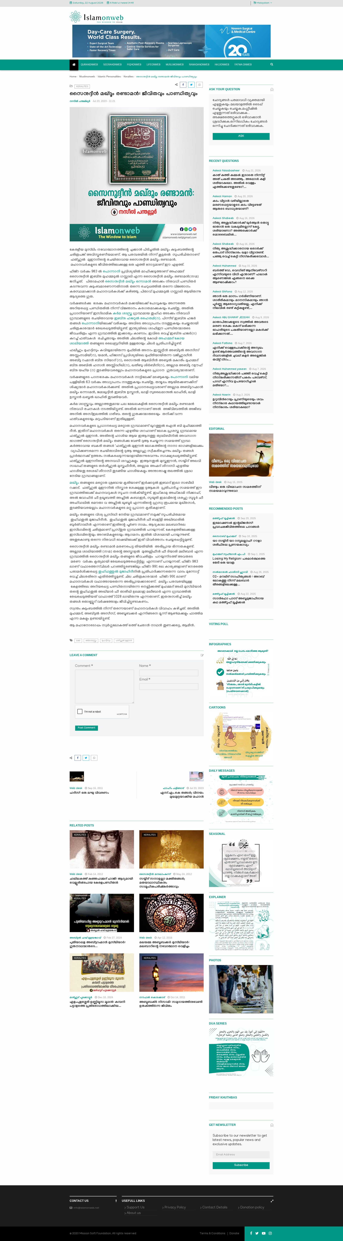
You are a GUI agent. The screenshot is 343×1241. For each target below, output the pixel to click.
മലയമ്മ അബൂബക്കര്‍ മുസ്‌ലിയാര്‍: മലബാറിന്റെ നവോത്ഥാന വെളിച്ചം (164, 945)
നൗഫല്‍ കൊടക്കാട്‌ (152, 997)
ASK (241, 136)
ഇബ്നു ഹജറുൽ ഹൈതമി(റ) (137, 319)
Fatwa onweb (243, 64)
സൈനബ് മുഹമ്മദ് (224, 536)
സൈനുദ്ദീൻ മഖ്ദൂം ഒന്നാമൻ (128, 282)
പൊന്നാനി (111, 272)
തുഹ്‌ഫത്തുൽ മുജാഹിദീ (115, 572)
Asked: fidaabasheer (226, 171)
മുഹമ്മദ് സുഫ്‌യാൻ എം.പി (229, 554)
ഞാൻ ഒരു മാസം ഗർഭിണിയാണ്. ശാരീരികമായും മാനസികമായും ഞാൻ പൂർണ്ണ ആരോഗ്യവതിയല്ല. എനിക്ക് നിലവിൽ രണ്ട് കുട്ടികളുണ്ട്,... (240, 302)
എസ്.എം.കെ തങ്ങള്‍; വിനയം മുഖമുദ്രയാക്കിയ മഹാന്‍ (182, 795)
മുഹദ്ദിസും (106, 640)
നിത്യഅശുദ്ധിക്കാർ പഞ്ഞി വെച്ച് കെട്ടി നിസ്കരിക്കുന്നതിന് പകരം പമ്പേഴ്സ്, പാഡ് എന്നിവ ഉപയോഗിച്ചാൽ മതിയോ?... (240, 380)
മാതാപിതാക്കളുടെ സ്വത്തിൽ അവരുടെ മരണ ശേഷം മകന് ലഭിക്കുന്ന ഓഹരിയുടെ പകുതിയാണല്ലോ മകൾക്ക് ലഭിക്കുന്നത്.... (240, 328)
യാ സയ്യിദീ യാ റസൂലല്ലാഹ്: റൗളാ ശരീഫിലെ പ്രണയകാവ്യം (237, 543)
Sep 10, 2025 (249, 536)
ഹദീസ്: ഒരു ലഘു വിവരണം (89, 793)
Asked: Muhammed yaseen (230, 369)
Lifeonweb (153, 64)
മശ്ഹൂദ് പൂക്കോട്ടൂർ (81, 997)
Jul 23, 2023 (197, 788)
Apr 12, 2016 (165, 937)
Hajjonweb (222, 64)
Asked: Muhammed (224, 266)
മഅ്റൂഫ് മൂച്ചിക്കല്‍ (224, 518)
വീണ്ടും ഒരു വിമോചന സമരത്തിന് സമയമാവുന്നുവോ (235, 489)
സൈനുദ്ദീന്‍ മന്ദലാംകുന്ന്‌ (155, 874)
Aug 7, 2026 (245, 343)
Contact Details (214, 1208)
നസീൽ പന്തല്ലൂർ (80, 101)
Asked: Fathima (222, 343)
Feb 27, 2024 (114, 937)
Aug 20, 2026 (245, 196)
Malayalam (263, 3)
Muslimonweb (175, 64)
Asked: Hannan (222, 196)
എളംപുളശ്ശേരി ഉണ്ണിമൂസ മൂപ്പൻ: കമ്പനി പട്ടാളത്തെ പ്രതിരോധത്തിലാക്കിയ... (97, 1004)
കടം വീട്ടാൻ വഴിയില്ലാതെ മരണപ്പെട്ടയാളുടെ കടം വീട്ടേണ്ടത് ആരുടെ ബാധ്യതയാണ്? (237, 205)
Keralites (128, 76)
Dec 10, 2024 (105, 997)
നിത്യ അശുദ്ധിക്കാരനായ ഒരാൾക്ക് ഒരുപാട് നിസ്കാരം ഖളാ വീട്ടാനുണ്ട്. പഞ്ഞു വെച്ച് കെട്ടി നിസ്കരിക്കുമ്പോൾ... (241, 253)
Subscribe (241, 1165)
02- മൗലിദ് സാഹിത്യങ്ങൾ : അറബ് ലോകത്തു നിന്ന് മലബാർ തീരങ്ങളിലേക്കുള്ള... (238, 581)
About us (134, 1213)
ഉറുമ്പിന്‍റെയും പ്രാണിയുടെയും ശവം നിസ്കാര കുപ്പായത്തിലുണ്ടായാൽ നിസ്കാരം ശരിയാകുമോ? (238, 404)
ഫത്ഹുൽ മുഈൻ (124, 640)
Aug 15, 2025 (234, 482)
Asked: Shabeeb (223, 218)
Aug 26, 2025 (261, 572)
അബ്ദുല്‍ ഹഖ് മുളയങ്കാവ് (85, 938)
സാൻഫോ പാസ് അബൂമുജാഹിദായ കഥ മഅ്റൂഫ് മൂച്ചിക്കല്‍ (238, 601)
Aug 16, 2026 (247, 218)
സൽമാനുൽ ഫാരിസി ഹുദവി (230, 572)
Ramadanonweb (199, 64)
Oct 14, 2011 (178, 997)
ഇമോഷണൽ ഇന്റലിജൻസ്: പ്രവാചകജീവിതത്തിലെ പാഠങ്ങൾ (236, 525)
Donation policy (252, 1208)
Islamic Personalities (109, 76)
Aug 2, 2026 (243, 394)
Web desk (76, 788)
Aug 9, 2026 (262, 317)
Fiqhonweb (134, 64)
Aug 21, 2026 (253, 170)
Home (73, 77)
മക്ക (78, 640)
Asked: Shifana (222, 292)
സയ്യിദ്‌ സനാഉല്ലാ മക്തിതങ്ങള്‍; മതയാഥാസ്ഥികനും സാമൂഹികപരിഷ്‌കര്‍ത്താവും (162, 883)
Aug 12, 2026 (245, 291)
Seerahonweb (112, 64)
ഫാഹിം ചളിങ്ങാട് (173, 788)
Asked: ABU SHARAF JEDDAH (231, 317)
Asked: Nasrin (221, 395)
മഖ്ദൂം (74, 483)
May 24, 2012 (184, 874)
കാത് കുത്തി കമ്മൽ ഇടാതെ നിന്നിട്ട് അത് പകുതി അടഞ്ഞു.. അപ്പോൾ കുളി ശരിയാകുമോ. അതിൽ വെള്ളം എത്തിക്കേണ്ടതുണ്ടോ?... (239, 181)
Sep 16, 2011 (95, 788)
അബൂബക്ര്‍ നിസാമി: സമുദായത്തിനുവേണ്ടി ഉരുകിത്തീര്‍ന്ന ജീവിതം (170, 1004)
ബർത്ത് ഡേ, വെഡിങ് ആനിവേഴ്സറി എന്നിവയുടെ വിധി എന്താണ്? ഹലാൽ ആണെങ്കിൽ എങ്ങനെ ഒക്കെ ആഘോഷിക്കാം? (240, 277)
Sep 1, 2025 (258, 554)
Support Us (136, 1208)
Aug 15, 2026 (249, 265)
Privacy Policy (175, 1208)
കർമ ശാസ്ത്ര (122, 314)
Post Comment (86, 728)
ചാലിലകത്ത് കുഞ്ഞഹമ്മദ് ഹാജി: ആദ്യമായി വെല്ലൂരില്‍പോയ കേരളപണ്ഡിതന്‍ (101, 881)
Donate (234, 1233)
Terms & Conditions (212, 1233)
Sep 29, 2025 (248, 518)
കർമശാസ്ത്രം (91, 640)
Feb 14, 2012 (95, 874)
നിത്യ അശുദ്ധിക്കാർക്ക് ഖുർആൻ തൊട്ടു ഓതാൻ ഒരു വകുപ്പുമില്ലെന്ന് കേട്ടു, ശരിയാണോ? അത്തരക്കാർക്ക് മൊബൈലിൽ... (241, 229)
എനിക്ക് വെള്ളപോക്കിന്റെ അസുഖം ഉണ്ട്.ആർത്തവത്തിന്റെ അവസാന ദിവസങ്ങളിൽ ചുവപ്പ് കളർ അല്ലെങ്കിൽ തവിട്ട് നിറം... (239, 354)
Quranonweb (89, 64)
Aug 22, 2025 (248, 593)
